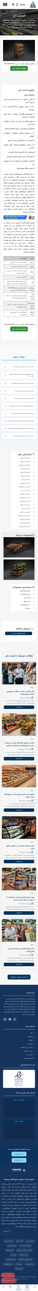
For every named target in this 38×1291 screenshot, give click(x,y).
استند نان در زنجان (25, 512)
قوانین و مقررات (28, 1058)
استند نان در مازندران (24, 526)
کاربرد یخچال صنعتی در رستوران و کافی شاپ (20, 847)
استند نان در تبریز (25, 476)
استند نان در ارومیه (25, 498)
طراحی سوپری (19, 1241)
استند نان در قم (26, 479)
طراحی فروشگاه (19, 1269)
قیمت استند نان (19, 68)
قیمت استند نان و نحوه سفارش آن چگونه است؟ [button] (23, 436)
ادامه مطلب (19, 707)
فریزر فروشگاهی (25, 594)
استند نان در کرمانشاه (24, 487)
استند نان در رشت (25, 490)
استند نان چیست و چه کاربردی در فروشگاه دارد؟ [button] (23, 367)
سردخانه (27, 608)
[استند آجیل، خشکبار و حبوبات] (19, 547)
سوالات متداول (18, 33)
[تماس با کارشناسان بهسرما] (19, 217)
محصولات (30, 1036)
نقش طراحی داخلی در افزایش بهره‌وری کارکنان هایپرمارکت (20, 693)
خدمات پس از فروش (27, 1047)
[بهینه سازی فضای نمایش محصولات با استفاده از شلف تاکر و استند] (19, 879)
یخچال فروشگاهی (25, 591)
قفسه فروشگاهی (8, 1264)
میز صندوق (27, 601)
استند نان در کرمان (25, 505)
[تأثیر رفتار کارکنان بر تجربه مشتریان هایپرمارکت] (19, 930)
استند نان (19, 15)
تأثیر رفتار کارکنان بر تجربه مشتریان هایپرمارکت (21, 950)
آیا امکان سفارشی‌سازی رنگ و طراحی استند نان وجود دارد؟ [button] (21, 406)
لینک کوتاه (7, 33)
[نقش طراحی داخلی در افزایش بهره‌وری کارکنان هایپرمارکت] (19, 673)
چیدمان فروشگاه (24, 1255)
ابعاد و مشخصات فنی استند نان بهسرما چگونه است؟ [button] (22, 383)
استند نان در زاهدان (25, 494)
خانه (31, 1033)
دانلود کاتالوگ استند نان (19, 633)
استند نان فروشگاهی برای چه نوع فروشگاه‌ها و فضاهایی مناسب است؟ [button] (22, 375)
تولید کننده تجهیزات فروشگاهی (24, 1250)
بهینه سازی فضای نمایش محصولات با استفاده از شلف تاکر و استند (20, 898)
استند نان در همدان (25, 501)
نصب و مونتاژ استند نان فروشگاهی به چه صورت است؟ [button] (22, 413)
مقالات (31, 1040)
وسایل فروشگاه (9, 1250)
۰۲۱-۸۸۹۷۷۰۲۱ (18, 1160)
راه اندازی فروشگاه (30, 1264)
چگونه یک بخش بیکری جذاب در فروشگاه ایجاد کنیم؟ (19, 795)
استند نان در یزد (26, 508)
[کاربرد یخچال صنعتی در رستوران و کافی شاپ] (19, 827)
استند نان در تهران (25, 458)
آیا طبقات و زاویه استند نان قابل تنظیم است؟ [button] (24, 398)
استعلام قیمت (18, 1154)
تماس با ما (30, 1054)
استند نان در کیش (25, 523)
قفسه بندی (27, 598)
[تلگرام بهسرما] (10, 1019)
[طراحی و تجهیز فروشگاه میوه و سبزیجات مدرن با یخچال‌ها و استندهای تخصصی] (19, 724)
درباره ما (30, 1044)
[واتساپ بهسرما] (15, 1019)
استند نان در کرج (25, 469)
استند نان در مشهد (25, 461)
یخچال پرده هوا (30, 1241)
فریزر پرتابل (13, 1255)
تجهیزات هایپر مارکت (25, 1246)
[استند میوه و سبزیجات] (19, 569)
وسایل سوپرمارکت (12, 1246)
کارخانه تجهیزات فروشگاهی (25, 1259)
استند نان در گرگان (25, 519)
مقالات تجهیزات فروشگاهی (18, 977)
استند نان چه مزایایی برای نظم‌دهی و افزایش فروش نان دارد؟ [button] (21, 428)
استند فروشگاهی (25, 605)
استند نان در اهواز (25, 483)
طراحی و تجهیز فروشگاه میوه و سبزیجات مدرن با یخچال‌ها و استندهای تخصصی (19, 744)
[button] (5, 4)
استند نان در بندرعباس (24, 516)
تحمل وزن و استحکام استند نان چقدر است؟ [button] (24, 391)
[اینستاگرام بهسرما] (5, 1019)
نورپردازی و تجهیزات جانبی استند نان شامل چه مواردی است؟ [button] (20, 421)
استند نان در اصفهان (24, 465)
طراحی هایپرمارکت (8, 1241)
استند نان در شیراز (25, 472)
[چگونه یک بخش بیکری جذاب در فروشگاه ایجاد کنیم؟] (19, 776)
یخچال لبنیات (19, 1264)
